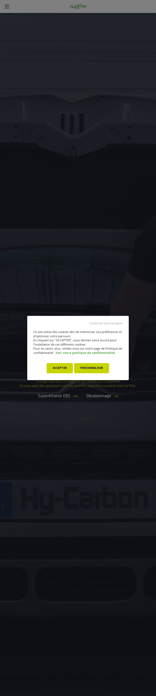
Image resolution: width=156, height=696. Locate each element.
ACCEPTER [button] (60, 368)
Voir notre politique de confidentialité (85, 353)
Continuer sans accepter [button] (106, 323)
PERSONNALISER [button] (91, 368)
